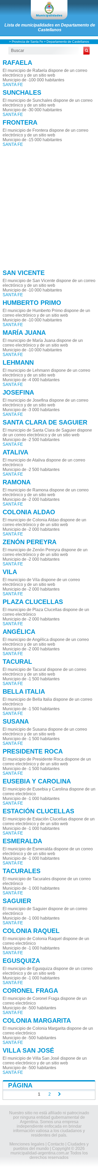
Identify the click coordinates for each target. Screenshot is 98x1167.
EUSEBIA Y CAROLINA (37, 781)
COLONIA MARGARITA (37, 1020)
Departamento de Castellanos (68, 42)
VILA (10, 571)
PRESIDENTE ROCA (33, 751)
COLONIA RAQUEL (31, 930)
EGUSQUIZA (21, 960)
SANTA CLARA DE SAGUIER (45, 422)
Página (20, 1085)
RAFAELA (17, 62)
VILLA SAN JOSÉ (28, 1050)
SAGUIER (17, 900)
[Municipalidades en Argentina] (49, 9)
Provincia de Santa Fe (27, 42)
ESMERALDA (22, 841)
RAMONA (17, 482)
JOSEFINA (18, 392)
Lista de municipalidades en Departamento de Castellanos (49, 27)
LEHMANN (18, 362)
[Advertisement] (49, 206)
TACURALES (22, 870)
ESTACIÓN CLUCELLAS (38, 811)
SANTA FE (13, 84)
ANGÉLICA (19, 631)
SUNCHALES (22, 92)
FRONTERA (20, 122)
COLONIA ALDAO (29, 512)
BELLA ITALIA (24, 691)
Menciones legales (26, 1144)
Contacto (56, 1144)
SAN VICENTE (24, 272)
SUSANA (16, 721)
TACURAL (17, 661)
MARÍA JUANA (24, 332)
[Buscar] (86, 51)
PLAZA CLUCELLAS (33, 601)
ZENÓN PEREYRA (29, 541)
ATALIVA (15, 452)
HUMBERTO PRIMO (32, 302)
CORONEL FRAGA (30, 990)
